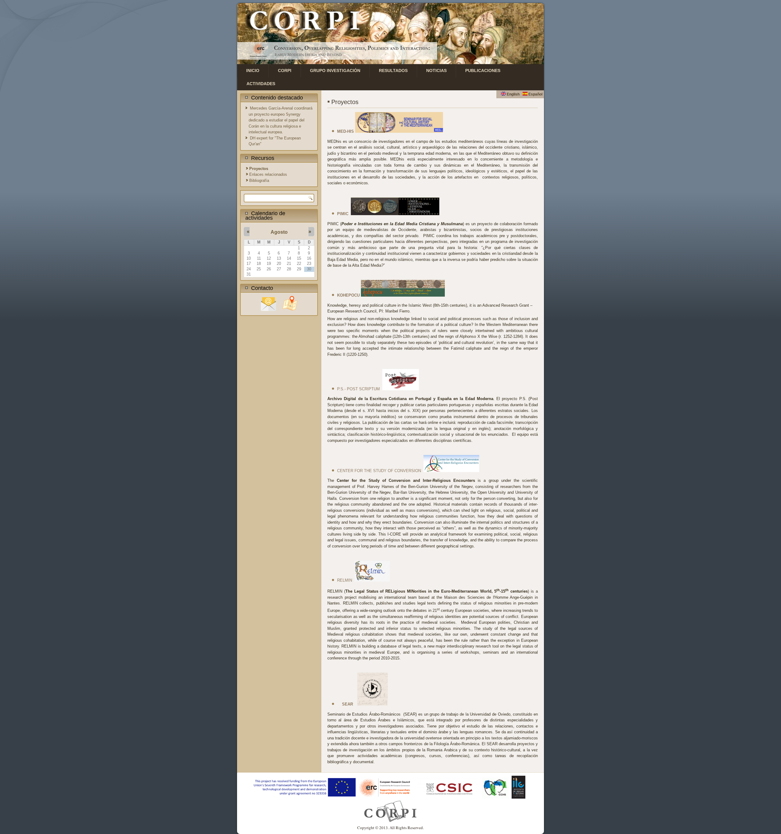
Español (534, 94)
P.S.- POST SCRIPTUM (358, 389)
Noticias (436, 70)
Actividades (261, 83)
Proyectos (258, 168)
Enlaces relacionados (268, 174)
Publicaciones (482, 70)
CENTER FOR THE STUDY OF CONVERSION (379, 470)
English (513, 94)
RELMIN (344, 580)
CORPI (284, 70)
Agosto (279, 232)
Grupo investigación (335, 70)
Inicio (252, 70)
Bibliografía (259, 180)
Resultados (393, 70)
